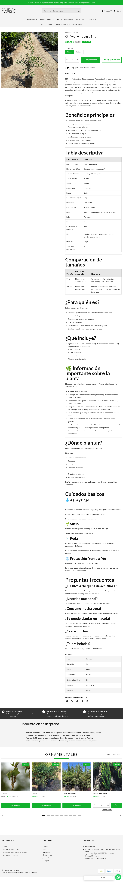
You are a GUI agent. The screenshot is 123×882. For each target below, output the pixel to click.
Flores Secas (47, 855)
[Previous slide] (3, 815)
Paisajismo (46, 861)
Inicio (42, 24)
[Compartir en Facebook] (67, 701)
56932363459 (90, 846)
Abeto (34, 793)
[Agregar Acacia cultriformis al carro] (116, 805)
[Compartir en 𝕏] (72, 701)
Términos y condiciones (10, 849)
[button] (91, 19)
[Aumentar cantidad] (77, 60)
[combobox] (61, 11)
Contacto (5, 846)
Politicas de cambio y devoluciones (14, 852)
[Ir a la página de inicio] (8, 11)
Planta (49, 24)
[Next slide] (120, 815)
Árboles (57, 24)
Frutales (65, 24)
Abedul (4, 793)
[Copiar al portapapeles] (87, 701)
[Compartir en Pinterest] (82, 701)
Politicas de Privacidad (10, 855)
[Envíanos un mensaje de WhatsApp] (118, 877)
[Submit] (79, 11)
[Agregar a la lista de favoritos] (5, 777)
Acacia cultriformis (100, 793)
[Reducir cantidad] (67, 60)
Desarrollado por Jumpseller (29, 872)
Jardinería (46, 858)
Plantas (45, 846)
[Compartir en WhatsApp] (77, 701)
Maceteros (46, 852)
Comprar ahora (107, 810)
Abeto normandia (69, 793)
